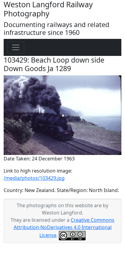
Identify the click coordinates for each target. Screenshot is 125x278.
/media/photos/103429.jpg (34, 178)
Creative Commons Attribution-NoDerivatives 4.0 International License (64, 228)
